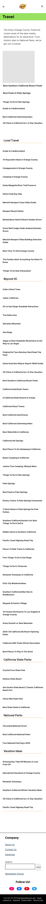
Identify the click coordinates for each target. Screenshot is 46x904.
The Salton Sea (10, 315)
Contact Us (10, 849)
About (39, 898)
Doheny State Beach (12, 679)
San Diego (7, 332)
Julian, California (10, 298)
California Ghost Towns (13, 406)
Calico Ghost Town (11, 289)
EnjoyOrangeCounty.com (26, 898)
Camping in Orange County (15, 177)
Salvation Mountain (12, 324)
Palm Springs (9, 483)
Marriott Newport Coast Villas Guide (19, 202)
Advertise (10, 854)
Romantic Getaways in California (18, 575)
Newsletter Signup (14, 873)
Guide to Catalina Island (14, 108)
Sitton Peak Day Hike (12, 194)
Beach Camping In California (16, 458)
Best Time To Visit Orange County (18, 251)
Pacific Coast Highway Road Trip (18, 540)
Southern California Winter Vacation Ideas (22, 790)
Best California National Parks (16, 734)
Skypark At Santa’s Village (15, 603)
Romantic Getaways (12, 781)
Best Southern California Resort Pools (22, 85)
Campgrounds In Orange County (18, 168)
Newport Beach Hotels (13, 211)
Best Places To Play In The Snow (18, 651)
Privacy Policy (26, 900)
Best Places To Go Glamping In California (22, 449)
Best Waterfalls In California (16, 432)
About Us (10, 844)
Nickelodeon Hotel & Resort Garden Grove (22, 219)
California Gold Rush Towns (15, 389)
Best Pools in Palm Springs (17, 93)
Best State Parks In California (16, 707)
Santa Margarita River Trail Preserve (19, 185)
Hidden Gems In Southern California (19, 532)
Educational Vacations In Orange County (21, 773)
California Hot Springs (13, 441)
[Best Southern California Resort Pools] (19, 82)
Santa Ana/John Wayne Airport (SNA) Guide (23, 363)
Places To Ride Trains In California (18, 549)
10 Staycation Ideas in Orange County (20, 160)
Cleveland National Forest (15, 726)
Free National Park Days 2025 (16, 743)
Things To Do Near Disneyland (17, 271)
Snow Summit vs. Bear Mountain (18, 623)
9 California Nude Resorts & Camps (19, 398)
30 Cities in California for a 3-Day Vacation (22, 123)
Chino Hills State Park (13, 699)
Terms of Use (38, 900)
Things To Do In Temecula (15, 566)
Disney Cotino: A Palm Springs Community (22, 500)
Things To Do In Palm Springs (16, 102)
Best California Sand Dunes (15, 415)
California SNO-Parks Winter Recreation (21, 643)
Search (8, 862)
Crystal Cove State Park (14, 670)
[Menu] (3, 6)
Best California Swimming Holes (17, 117)
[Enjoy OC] (22, 7)
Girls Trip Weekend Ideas (14, 583)
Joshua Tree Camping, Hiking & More (20, 466)
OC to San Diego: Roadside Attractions (20, 306)
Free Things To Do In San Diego (17, 557)
